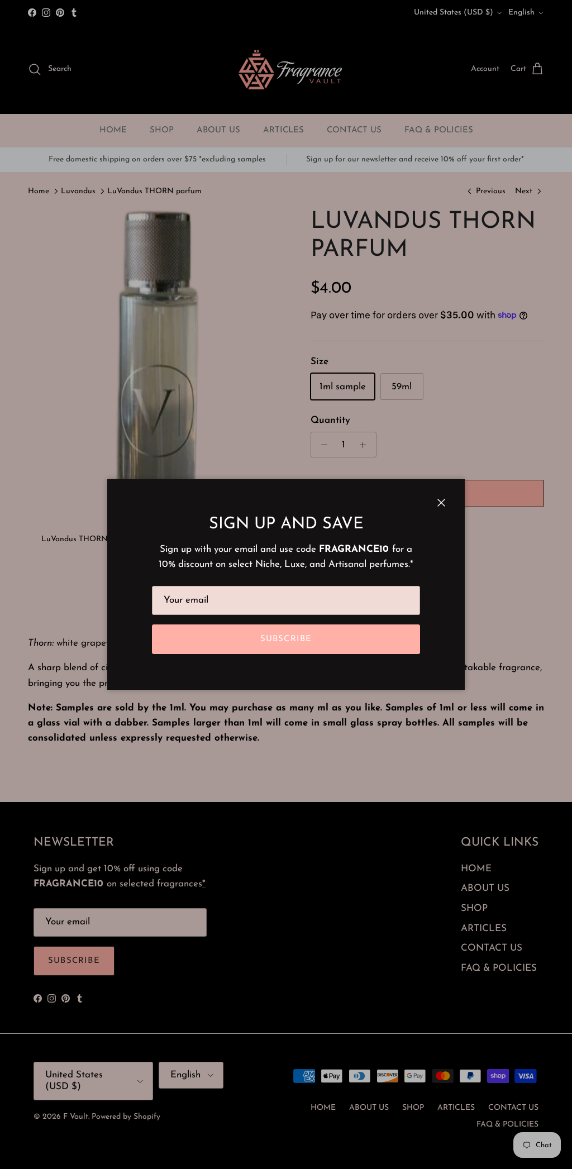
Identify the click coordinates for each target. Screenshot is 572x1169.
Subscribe (286, 639)
